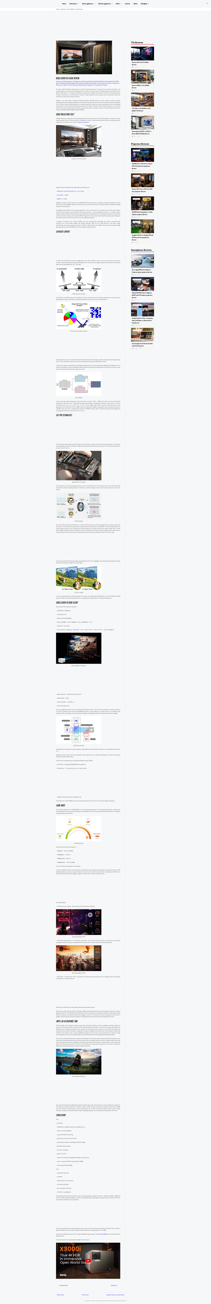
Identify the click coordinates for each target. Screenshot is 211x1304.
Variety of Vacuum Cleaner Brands (115, 1295)
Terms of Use (85, 1295)
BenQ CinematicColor (87, 81)
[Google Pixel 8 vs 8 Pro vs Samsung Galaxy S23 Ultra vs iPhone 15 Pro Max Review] (142, 309)
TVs (134, 49)
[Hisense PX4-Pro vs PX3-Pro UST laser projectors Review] (142, 180)
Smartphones (137, 256)
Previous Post (63, 1285)
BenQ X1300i (59, 83)
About (135, 3)
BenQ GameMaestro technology (102, 81)
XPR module (104, 85)
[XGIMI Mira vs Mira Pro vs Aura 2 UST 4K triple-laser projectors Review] (142, 155)
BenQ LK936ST (115, 81)
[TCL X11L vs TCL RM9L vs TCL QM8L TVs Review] (142, 99)
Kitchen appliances (104, 3)
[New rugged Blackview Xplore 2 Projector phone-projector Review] (142, 261)
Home (64, 3)
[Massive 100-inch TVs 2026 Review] (142, 53)
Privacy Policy (60, 1295)
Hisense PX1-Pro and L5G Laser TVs (66, 191)
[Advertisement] (105, 23)
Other (118, 3)
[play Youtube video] (88, 1261)
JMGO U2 (66, 85)
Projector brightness (87, 85)
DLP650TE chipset (88, 83)
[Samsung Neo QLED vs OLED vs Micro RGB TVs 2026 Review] (142, 122)
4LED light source (77, 81)
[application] (78, 4)
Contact (127, 3)
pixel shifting (78, 85)
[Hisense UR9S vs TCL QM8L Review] (142, 76)
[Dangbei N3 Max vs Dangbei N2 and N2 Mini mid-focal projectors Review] (142, 226)
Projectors (63, 9)
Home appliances (87, 3)
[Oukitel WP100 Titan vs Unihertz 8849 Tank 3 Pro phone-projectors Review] (142, 284)
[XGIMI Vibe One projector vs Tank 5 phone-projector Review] (142, 203)
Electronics (73, 3)
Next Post (114, 1285)
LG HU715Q (72, 85)
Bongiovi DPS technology (76, 83)
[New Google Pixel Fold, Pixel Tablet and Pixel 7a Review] (142, 334)
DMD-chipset (97, 83)
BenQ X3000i (66, 83)
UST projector (96, 85)
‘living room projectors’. (83, 122)
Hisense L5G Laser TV (107, 83)
